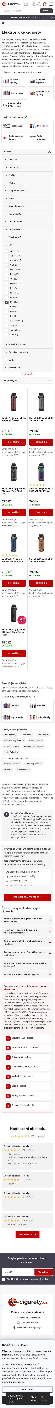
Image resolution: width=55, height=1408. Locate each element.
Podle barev (43, 735)
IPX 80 (14, 302)
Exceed (14, 293)
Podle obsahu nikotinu (33, 746)
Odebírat (43, 1272)
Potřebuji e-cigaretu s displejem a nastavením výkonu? (20, 931)
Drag (14, 274)
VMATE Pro (16, 320)
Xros (13, 325)
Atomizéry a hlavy (33, 763)
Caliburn (15, 260)
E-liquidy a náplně (11, 763)
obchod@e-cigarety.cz (30, 1317)
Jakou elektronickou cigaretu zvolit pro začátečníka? (23, 920)
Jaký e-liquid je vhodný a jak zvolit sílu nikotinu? (23, 942)
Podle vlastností (10, 746)
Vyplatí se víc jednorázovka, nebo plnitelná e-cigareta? (25, 964)
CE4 (13, 265)
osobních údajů (41, 1279)
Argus (14, 251)
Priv (13, 316)
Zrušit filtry (29, 374)
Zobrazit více (27, 1234)
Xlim (13, 334)
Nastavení (27, 1389)
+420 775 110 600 (29, 1322)
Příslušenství (22, 769)
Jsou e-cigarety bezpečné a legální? (21, 974)
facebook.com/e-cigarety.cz (30, 1327)
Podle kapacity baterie (13, 740)
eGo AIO (15, 283)
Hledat (46, 10)
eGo (13, 279)
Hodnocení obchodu (27, 1128)
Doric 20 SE (16, 269)
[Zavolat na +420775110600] (33, 4)
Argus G (15, 255)
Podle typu (26, 735)
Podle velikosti (35, 740)
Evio (13, 288)
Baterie (7, 769)
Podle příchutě (10, 752)
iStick (13, 307)
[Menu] (51, 4)
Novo (13, 311)
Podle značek (9, 735)
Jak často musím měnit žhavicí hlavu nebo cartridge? (24, 953)
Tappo (14, 330)
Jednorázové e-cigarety (24, 872)
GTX (13, 297)
